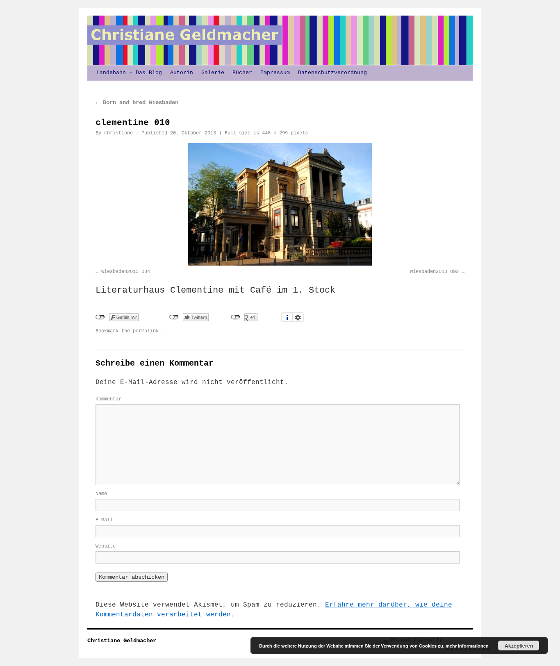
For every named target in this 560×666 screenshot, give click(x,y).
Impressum (275, 73)
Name (101, 494)
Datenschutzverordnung (332, 73)
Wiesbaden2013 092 (434, 272)
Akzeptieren (519, 645)
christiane (118, 133)
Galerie (212, 73)
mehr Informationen (467, 646)
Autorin (181, 73)
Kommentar (108, 399)
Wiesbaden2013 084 (125, 272)
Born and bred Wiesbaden (137, 102)
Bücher (242, 73)
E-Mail (104, 520)
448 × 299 (275, 133)
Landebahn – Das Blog (129, 73)
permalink (146, 331)
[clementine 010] (280, 204)
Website (106, 546)
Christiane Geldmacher (121, 640)
